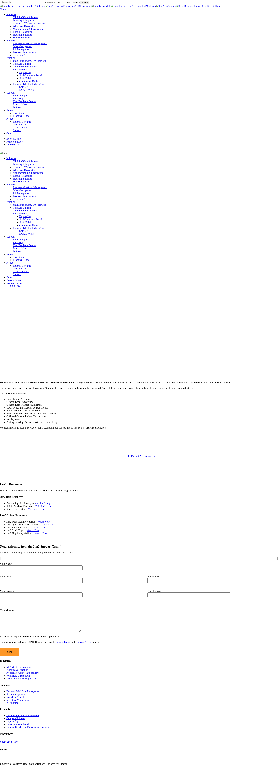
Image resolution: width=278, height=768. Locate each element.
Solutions (11, 184)
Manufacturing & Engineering (28, 173)
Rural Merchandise (22, 175)
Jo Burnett (134, 456)
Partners (17, 251)
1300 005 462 (13, 286)
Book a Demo (13, 280)
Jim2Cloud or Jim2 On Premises (29, 204)
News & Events (21, 271)
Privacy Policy (63, 642)
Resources (11, 254)
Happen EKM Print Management (30, 228)
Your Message (7, 610)
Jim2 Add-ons (20, 213)
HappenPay (25, 216)
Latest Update (20, 248)
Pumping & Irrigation (24, 164)
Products (10, 201)
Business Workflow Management (30, 187)
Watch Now (43, 521)
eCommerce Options (29, 225)
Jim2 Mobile (25, 222)
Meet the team (20, 268)
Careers (17, 274)
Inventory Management (25, 196)
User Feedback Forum (24, 245)
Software (23, 230)
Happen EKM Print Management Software (28, 727)
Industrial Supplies (22, 178)
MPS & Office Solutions (25, 161)
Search (85, 2)
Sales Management (22, 190)
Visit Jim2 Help (42, 503)
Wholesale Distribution (24, 170)
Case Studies (19, 257)
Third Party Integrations (25, 210)
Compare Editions (22, 207)
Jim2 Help (18, 242)
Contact (10, 277)
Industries (11, 158)
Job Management (21, 193)
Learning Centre (21, 259)
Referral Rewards (22, 265)
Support (10, 236)
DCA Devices (26, 233)
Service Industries (22, 181)
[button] (3, 9)
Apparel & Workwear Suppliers (29, 167)
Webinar (139, 438)
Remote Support (21, 239)
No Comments (147, 456)
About (9, 262)
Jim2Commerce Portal (30, 219)
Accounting (19, 199)
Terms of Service (84, 642)
